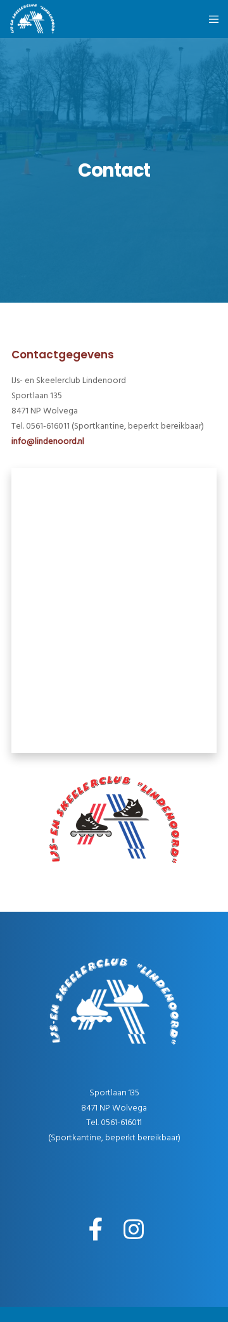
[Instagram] (133, 1227)
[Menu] (210, 19)
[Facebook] (95, 1227)
